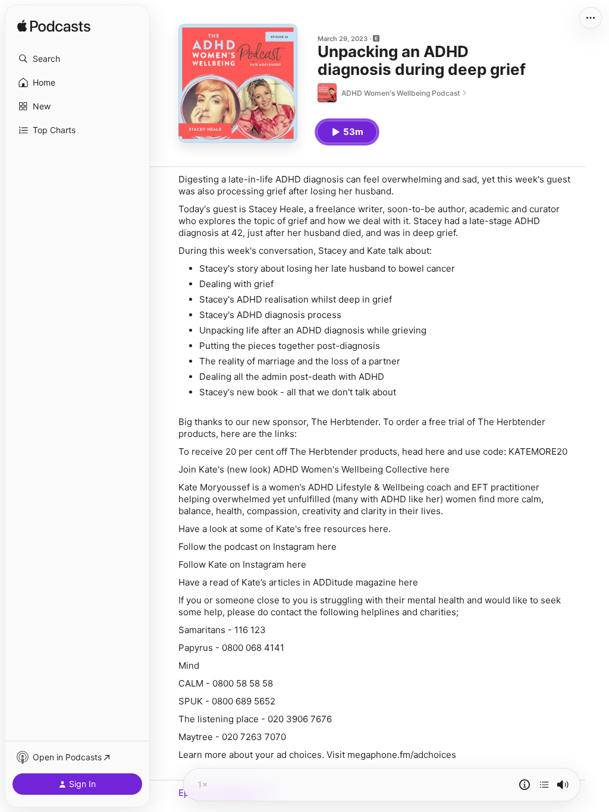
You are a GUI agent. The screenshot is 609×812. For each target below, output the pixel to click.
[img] (53, 27)
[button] (77, 59)
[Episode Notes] (524, 784)
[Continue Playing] (544, 784)
